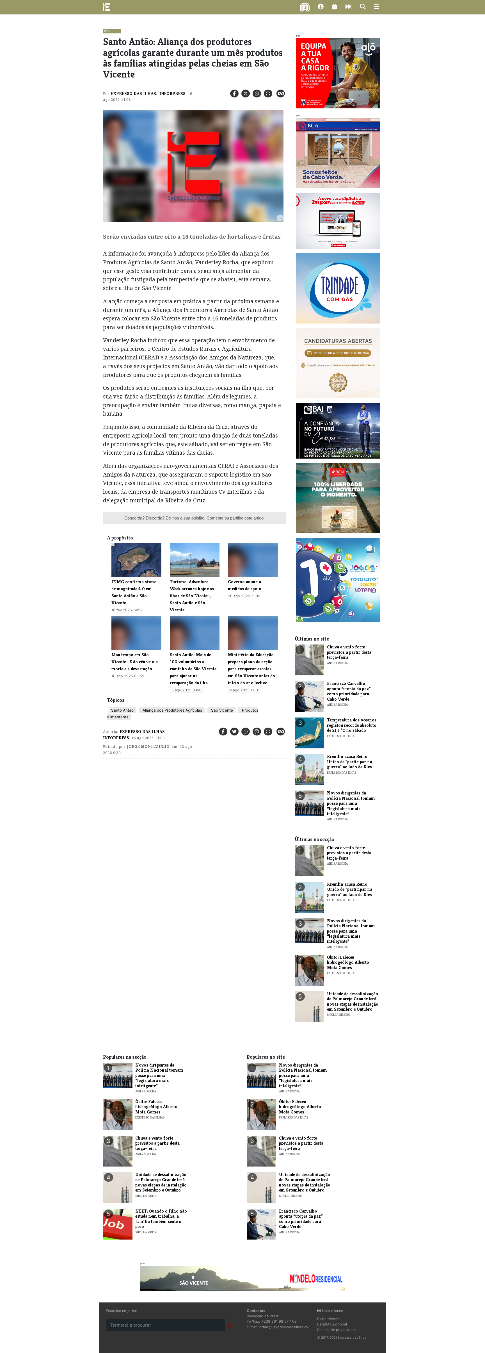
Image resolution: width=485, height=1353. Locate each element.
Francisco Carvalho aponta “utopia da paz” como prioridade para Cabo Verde (349, 691)
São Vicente (221, 710)
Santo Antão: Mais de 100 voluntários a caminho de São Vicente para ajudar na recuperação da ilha (193, 669)
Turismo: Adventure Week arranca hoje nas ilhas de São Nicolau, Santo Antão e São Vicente (192, 596)
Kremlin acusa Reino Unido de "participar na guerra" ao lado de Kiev (349, 761)
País (107, 31)
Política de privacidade (336, 1330)
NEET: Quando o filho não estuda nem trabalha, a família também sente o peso (161, 1218)
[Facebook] (234, 93)
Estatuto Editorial (332, 1324)
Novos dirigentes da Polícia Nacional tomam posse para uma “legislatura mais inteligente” (351, 803)
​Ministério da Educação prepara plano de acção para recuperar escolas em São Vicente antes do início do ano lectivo (251, 669)
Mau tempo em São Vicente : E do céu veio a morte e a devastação (134, 662)
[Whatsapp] (257, 93)
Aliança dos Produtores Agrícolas (171, 710)
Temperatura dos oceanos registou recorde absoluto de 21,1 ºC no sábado (351, 725)
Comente (215, 518)
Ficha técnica (328, 1319)
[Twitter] (245, 93)
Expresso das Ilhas (133, 93)
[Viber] (257, 731)
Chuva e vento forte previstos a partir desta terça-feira (349, 652)
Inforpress (172, 93)
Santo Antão (122, 710)
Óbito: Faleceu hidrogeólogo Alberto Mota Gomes (348, 962)
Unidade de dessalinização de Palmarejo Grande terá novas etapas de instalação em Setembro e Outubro (352, 1001)
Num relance (332, 1311)
